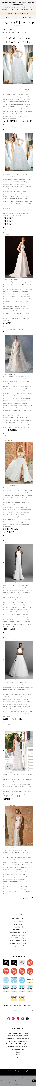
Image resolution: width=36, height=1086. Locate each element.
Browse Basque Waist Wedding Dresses (18, 1044)
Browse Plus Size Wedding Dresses (18, 1033)
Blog (11, 30)
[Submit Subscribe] (32, 1011)
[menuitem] (9, 17)
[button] (3, 23)
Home (4, 30)
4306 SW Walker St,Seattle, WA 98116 (18, 920)
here (21, 1084)
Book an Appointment (18, 1049)
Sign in (18, 1052)
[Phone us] (6, 23)
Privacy (17, 1071)
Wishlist (18, 1055)
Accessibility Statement (26, 1071)
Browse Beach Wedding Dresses (18, 1036)
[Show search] (29, 23)
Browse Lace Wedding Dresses (18, 1041)
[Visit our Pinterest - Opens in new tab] (18, 1018)
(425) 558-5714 (18, 924)
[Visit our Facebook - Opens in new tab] (8, 1018)
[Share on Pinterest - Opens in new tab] (32, 898)
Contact (18, 1057)
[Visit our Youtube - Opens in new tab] (22, 1018)
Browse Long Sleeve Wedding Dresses (18, 1038)
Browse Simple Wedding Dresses (18, 1046)
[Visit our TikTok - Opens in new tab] (27, 1018)
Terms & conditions (8, 1071)
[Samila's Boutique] (18, 23)
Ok (34, 1081)
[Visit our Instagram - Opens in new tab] (13, 1018)
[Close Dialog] (1, 1081)
